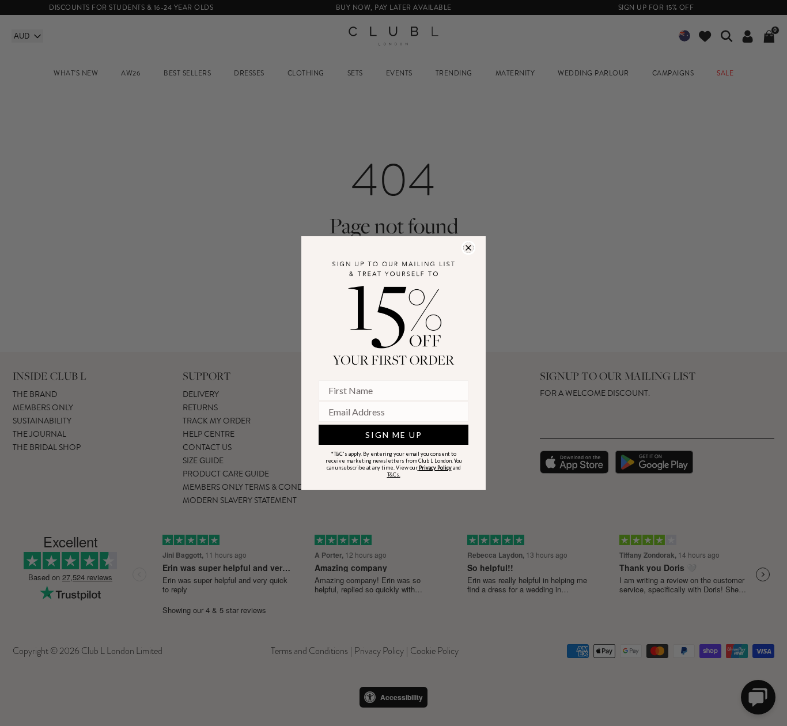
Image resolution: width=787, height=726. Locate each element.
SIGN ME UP (393, 435)
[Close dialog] (468, 248)
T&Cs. (393, 474)
